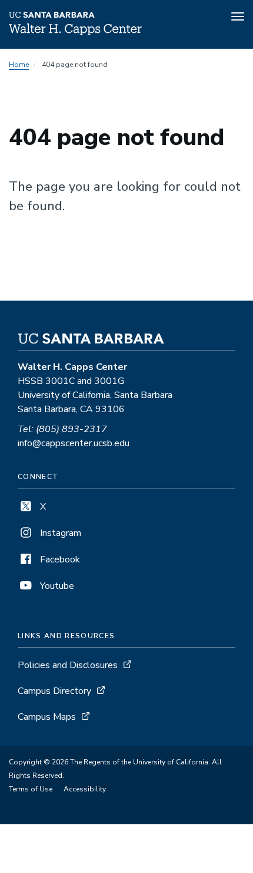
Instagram (59, 533)
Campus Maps (47, 716)
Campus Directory (54, 691)
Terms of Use (30, 789)
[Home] (75, 32)
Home (19, 64)
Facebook (59, 559)
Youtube (56, 585)
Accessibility (85, 789)
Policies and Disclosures (68, 665)
